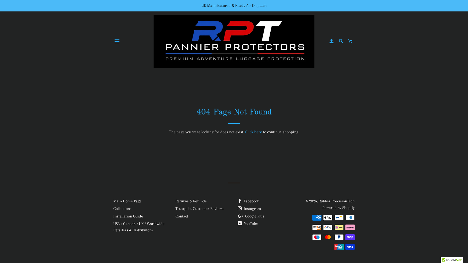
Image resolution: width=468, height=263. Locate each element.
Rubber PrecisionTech (337, 201)
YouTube (250, 223)
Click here (253, 132)
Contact (182, 216)
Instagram (252, 208)
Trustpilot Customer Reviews (200, 208)
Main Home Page (127, 201)
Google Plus (254, 216)
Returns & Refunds (191, 201)
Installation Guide (128, 216)
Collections (122, 208)
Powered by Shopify (338, 207)
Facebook (251, 201)
